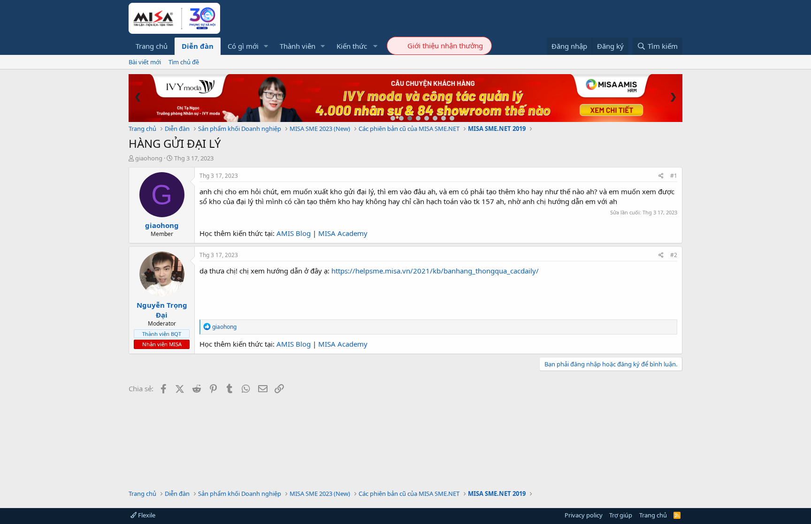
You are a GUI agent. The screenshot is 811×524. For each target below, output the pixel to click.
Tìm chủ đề (183, 62)
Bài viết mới (145, 62)
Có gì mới (243, 46)
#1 (673, 176)
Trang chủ (152, 46)
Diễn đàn (198, 46)
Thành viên (297, 46)
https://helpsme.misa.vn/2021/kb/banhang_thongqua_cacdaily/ (435, 270)
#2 (673, 255)
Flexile (146, 515)
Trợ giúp (620, 515)
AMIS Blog (293, 233)
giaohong (148, 158)
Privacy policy (584, 515)
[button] (266, 46)
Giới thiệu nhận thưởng (445, 45)
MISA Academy (342, 233)
